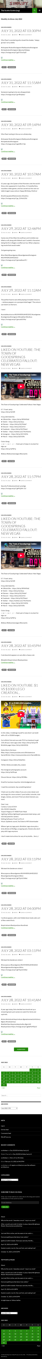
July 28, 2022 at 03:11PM (21, 859)
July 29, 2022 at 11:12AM (21, 290)
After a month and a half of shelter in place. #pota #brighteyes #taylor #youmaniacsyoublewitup (20, 1225)
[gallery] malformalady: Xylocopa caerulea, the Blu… (17, 1241)
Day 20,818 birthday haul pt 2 (19, 1150)
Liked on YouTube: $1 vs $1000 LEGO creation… (19, 689)
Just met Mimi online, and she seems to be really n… (17, 1233)
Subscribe (5, 1207)
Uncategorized (6, 27)
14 (27, 1076)
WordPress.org (6, 1137)
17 (4, 1079)
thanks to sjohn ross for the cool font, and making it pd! (18, 1248)
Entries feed (5, 1129)
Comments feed (6, 1133)
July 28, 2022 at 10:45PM (21, 646)
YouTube (11, 461)
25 (9, 1082)
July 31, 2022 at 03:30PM (21, 31)
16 (38, 1076)
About (3, 1217)
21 (27, 1079)
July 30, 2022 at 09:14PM (21, 125)
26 (15, 1082)
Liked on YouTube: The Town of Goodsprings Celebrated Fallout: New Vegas (21, 356)
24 (4, 1082)
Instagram (12, 67)
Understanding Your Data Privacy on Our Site (13, 1354)
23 (38, 1079)
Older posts (21, 1049)
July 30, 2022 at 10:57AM (21, 174)
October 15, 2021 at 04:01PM (10, 1252)
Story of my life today (17, 1158)
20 (21, 1079)
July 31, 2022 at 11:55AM (21, 83)
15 (32, 1076)
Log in (3, 1126)
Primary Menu (39, 10)
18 (9, 1079)
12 (15, 1076)
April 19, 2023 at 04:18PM (9, 1244)
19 (15, 1079)
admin (15, 34)
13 (21, 1076)
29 (32, 1082)
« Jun (3, 1088)
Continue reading (8, 60)
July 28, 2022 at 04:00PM (21, 908)
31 (4, 1085)
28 (27, 1082)
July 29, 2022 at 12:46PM (21, 228)
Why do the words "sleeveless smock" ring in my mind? (18, 1220)
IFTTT (4, 67)
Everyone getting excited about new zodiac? (14, 1237)
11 (9, 1076)
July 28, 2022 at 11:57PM (21, 476)
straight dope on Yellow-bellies (10, 1300)
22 (32, 1079)
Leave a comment (26, 34)
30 (38, 1082)
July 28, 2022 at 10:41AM (21, 1000)
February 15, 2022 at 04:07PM (14, 1161)
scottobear (4, 1150)
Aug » (38, 1088)
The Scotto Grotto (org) (10, 10)
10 (4, 1076)
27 (21, 1082)
